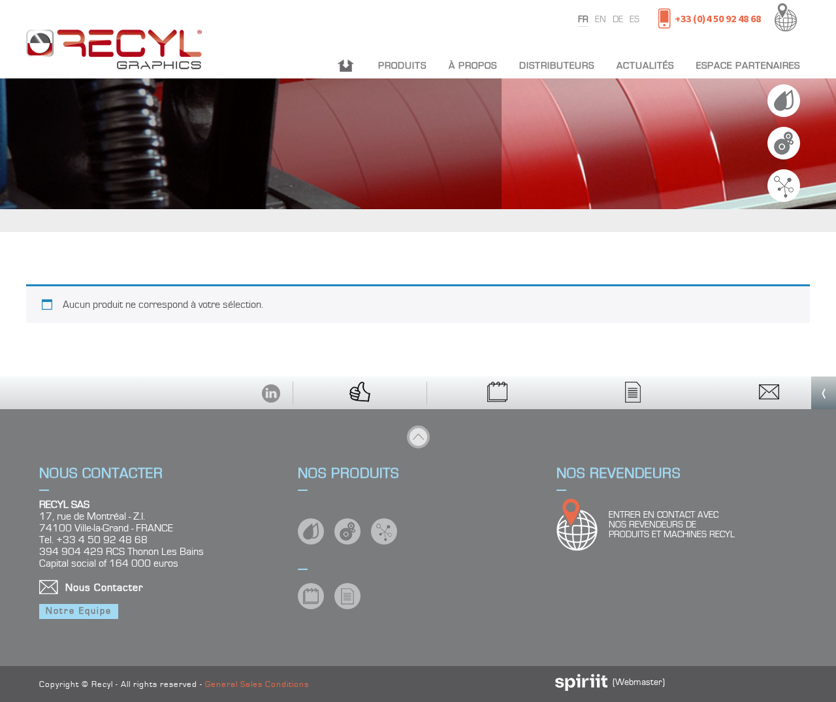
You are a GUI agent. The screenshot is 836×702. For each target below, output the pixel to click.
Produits (402, 66)
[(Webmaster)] (581, 688)
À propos (473, 66)
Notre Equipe (79, 611)
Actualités (645, 66)
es (634, 19)
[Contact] (769, 392)
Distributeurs (556, 66)
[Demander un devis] (634, 393)
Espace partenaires (748, 66)
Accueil (346, 66)
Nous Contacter (104, 587)
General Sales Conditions (257, 684)
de (618, 19)
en (600, 19)
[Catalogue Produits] (498, 393)
